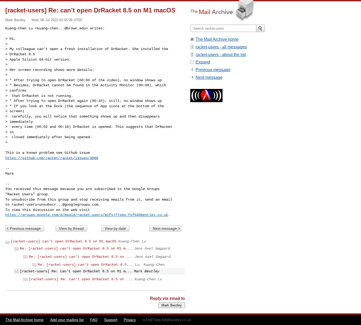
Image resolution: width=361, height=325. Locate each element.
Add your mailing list (67, 320)
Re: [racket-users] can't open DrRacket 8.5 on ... (80, 257)
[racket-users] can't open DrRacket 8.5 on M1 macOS (63, 241)
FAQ (94, 320)
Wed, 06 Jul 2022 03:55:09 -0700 (56, 20)
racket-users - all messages (221, 47)
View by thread (71, 228)
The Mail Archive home (217, 39)
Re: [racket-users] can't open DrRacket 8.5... (85, 265)
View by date (115, 228)
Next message (165, 228)
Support (110, 320)
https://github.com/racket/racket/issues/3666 (51, 158)
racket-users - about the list (221, 54)
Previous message (25, 228)
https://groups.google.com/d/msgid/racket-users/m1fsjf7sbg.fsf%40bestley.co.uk (86, 215)
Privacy (130, 320)
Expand (203, 62)
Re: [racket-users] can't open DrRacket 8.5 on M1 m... (76, 248)
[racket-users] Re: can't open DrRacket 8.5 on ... (80, 279)
